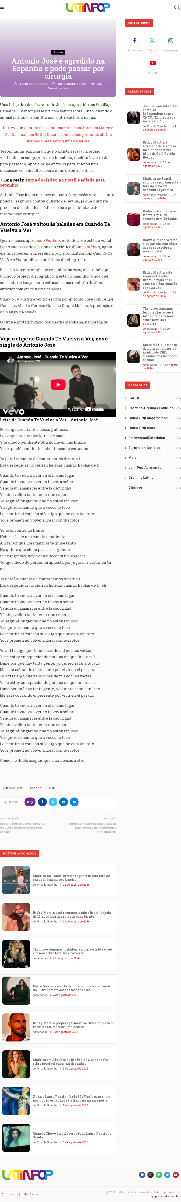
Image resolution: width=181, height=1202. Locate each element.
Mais (154, 457)
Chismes (154, 487)
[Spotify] (159, 1175)
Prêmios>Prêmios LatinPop (154, 408)
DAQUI (154, 398)
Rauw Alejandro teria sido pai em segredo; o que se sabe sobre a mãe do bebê (160, 245)
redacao (41, 84)
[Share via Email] (74, 802)
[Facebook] (142, 1175)
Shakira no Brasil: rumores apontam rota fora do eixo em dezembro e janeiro (71, 878)
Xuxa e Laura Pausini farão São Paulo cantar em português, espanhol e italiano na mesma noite (71, 1098)
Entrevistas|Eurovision (154, 438)
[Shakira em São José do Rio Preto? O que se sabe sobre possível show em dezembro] (16, 1064)
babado (35, 788)
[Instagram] (150, 1175)
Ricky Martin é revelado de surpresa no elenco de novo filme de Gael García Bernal (159, 149)
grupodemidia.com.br (165, 1196)
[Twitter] (167, 1175)
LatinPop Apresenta (154, 467)
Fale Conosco (32, 1194)
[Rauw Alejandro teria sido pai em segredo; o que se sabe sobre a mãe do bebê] (133, 249)
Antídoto (92, 247)
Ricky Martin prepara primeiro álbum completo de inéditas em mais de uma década (73, 1025)
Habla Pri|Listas (154, 428)
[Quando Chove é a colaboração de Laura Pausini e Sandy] (16, 1138)
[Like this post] (31, 802)
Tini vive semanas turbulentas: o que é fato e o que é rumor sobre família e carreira (72, 951)
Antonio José (13, 788)
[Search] (176, 7)
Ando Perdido (48, 240)
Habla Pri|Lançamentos (154, 418)
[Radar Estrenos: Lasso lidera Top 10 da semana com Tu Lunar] (133, 219)
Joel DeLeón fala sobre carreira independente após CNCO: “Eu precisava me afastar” (160, 113)
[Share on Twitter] (53, 802)
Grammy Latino (154, 477)
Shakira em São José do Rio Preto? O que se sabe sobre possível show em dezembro (70, 1062)
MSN (52, 788)
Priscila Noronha (47, 884)
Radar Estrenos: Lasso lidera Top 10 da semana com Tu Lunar (160, 215)
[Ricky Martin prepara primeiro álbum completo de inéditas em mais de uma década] (16, 1027)
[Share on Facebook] (42, 802)
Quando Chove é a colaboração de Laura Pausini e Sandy (72, 1135)
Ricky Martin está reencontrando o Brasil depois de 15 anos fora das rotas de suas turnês (72, 915)
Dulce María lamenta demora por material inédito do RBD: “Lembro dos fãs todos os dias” (73, 988)
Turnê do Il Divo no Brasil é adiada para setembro (52, 182)
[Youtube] (176, 1175)
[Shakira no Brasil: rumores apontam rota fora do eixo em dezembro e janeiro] (16, 880)
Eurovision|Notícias (154, 448)
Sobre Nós (10, 1194)
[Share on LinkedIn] (63, 802)
